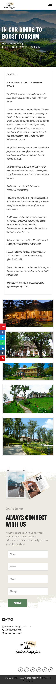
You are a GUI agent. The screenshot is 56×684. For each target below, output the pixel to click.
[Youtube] (20, 669)
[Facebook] (44, 669)
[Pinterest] (38, 669)
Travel (17, 677)
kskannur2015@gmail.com (17, 626)
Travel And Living (14, 43)
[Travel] (10, 5)
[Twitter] (50, 669)
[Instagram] (26, 669)
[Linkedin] (32, 669)
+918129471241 (12, 629)
